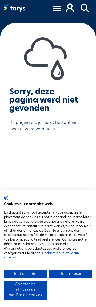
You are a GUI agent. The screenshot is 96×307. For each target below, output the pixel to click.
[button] (85, 8)
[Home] (14, 8)
